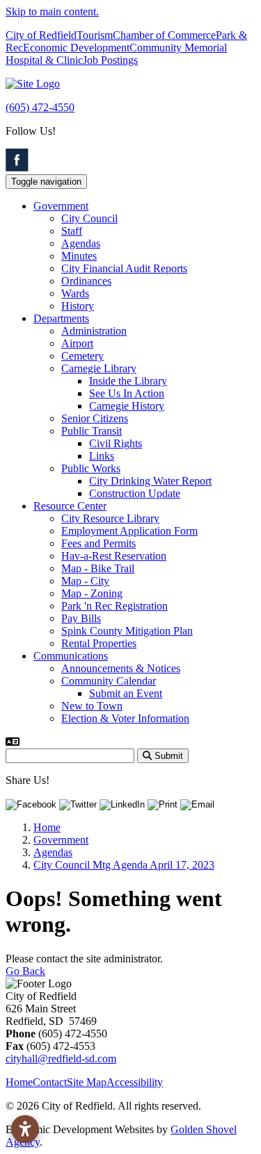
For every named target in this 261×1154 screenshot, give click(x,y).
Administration (94, 331)
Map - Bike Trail (97, 568)
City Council (89, 218)
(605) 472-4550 (40, 107)
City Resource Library (110, 518)
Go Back (25, 971)
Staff (71, 231)
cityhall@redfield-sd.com (61, 1058)
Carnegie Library (98, 368)
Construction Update (134, 493)
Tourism (95, 35)
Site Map (86, 1082)
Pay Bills (81, 618)
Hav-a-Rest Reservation (113, 556)
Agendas (80, 243)
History (77, 306)
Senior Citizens (94, 418)
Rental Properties (98, 643)
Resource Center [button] (69, 506)
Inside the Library (128, 381)
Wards (75, 293)
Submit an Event (125, 693)
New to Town (91, 706)
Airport (77, 343)
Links (101, 456)
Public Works (90, 468)
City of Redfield (41, 35)
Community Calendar (108, 681)
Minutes (79, 256)
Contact (50, 1082)
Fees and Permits (98, 543)
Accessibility (134, 1082)
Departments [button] (61, 318)
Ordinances (86, 281)
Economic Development (76, 47)
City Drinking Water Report (150, 481)
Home (19, 1082)
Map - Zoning (91, 593)
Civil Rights (115, 443)
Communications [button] (70, 656)
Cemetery (82, 356)
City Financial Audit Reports (124, 268)
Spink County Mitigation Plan (127, 631)
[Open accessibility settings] (25, 1129)
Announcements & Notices (120, 668)
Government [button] (60, 206)
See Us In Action (126, 393)
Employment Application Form (129, 531)
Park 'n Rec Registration (114, 606)
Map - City (85, 581)
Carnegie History (126, 406)
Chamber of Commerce (164, 35)
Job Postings (110, 60)
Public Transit (91, 431)
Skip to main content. (52, 11)
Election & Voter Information (125, 718)
